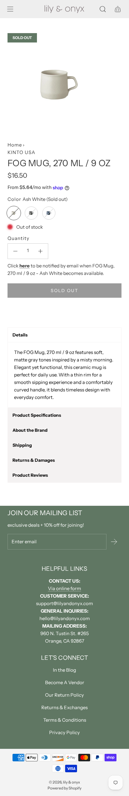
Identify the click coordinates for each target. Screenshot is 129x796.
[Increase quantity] (40, 251)
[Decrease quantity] (15, 251)
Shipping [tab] (22, 445)
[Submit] (113, 541)
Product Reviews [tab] (30, 475)
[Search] (102, 9)
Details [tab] (20, 335)
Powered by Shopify (64, 788)
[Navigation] (10, 9)
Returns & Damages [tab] (34, 460)
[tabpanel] (64, 375)
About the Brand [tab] (30, 430)
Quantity (18, 238)
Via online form (64, 588)
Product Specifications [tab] (37, 415)
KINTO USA (21, 152)
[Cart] (117, 9)
